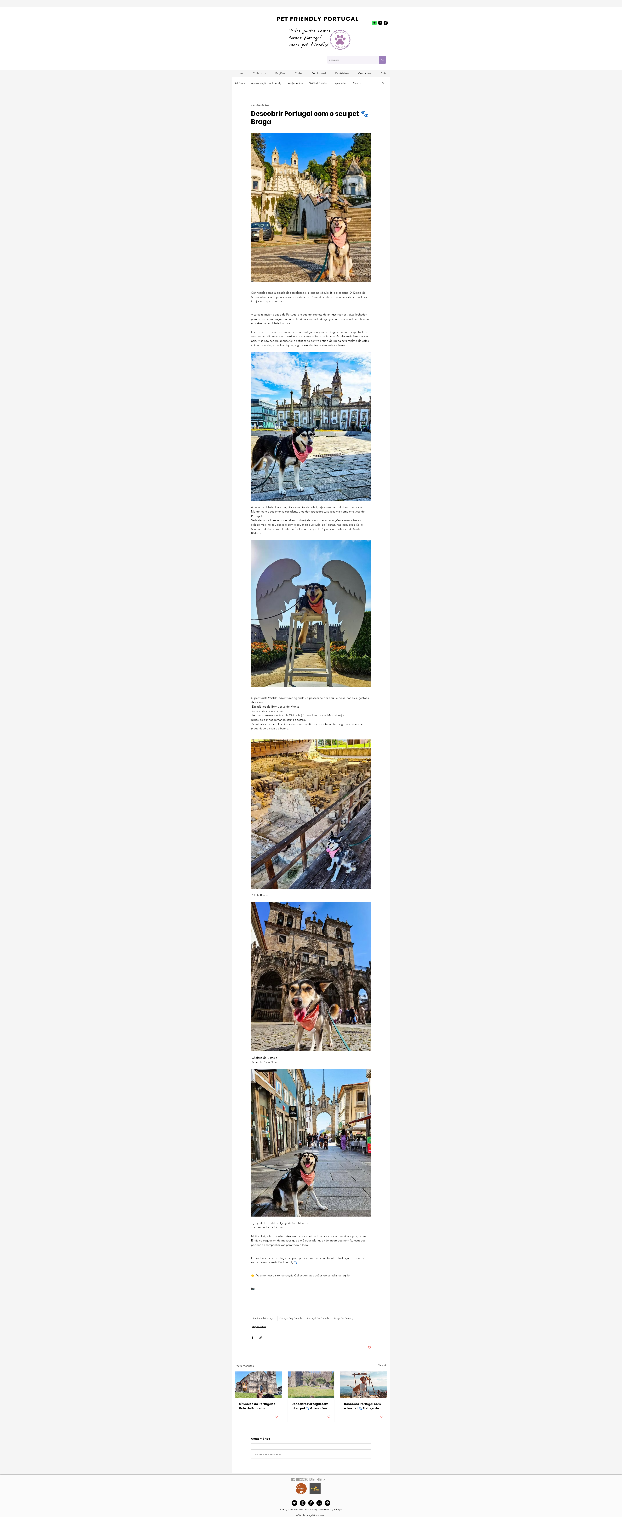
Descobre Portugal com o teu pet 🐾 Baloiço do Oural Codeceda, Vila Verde (362, 1406)
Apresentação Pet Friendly (266, 83)
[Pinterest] (327, 1503)
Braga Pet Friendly (343, 1318)
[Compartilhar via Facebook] (252, 1337)
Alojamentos (295, 83)
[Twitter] (294, 1503)
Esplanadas (340, 83)
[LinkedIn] (319, 1503)
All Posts (240, 83)
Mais (355, 83)
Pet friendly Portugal (263, 1318)
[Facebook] (386, 23)
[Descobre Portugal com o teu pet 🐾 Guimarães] (311, 1384)
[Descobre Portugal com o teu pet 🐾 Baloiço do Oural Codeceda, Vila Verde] (363, 1384)
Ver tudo (382, 1365)
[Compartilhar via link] (260, 1337)
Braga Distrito (259, 1326)
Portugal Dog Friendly (290, 1318)
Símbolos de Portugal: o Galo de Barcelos (257, 1406)
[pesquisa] (382, 60)
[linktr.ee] (374, 23)
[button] (280, 73)
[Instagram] (380, 23)
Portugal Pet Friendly (318, 1318)
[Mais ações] (369, 105)
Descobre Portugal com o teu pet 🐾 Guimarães (310, 1406)
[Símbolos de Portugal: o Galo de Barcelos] (258, 1384)
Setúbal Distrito (318, 83)
